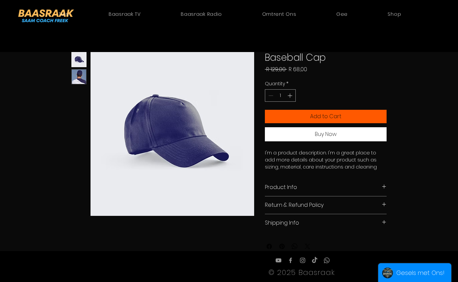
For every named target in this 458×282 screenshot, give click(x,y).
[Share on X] (307, 246)
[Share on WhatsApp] (295, 246)
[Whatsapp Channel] (326, 260)
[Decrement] (270, 95)
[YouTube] (278, 260)
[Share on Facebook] (269, 246)
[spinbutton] (280, 95)
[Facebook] (290, 260)
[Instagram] (302, 260)
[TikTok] (314, 260)
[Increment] (290, 95)
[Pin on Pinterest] (282, 246)
